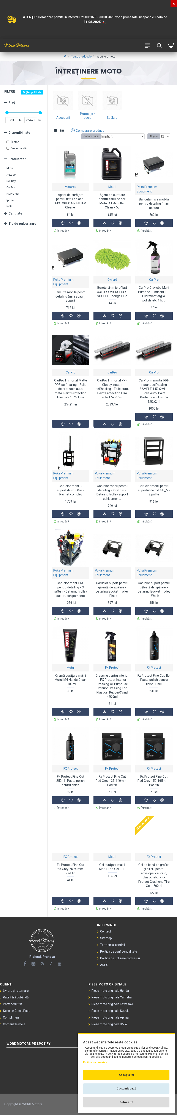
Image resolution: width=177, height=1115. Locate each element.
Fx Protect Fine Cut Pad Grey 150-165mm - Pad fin (154, 781)
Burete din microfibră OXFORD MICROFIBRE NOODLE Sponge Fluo (112, 292)
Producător (17, 159)
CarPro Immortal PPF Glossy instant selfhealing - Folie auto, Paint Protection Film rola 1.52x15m (112, 388)
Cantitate (15, 213)
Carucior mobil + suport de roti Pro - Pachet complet (70, 490)
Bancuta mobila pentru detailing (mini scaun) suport (71, 296)
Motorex (70, 187)
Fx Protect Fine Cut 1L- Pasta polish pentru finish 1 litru (153, 680)
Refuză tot (126, 1102)
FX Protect (112, 667)
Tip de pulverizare (22, 224)
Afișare (154, 136)
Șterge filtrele (33, 92)
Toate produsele (81, 56)
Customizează (126, 1088)
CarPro (154, 279)
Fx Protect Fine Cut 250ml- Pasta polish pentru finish (70, 781)
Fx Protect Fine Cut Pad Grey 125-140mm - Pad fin (112, 781)
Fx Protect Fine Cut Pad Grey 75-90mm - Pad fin (70, 869)
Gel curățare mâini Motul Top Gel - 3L (112, 867)
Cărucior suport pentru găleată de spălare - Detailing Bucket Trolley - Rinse (112, 589)
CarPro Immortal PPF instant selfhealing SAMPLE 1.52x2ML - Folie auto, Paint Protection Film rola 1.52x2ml (154, 391)
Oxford (112, 279)
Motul (112, 187)
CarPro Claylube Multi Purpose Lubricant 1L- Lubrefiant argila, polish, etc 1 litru (154, 294)
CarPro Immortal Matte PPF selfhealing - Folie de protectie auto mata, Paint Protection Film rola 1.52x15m (70, 388)
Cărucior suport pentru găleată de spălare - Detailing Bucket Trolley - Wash (154, 589)
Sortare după (91, 136)
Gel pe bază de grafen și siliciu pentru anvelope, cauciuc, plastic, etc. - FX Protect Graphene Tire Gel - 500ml (154, 875)
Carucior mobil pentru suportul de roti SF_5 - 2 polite (154, 490)
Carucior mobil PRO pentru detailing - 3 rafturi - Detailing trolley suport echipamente (70, 589)
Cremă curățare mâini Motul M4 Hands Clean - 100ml (71, 680)
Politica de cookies (95, 1062)
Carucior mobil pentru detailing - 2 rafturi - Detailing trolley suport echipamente (112, 492)
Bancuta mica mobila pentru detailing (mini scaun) (154, 203)
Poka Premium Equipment (147, 189)
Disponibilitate (19, 133)
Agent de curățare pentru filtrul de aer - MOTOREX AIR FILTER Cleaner (70, 201)
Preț (11, 102)
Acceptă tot (126, 1075)
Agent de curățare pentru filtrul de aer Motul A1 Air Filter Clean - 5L (112, 201)
